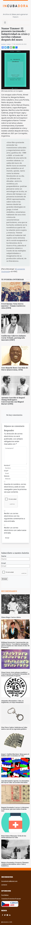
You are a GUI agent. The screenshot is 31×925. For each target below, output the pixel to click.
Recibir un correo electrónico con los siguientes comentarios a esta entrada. (14, 517)
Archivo (3, 44)
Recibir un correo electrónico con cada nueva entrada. (15, 530)
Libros (9, 44)
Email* (6, 471)
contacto (4, 884)
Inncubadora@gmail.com (9, 881)
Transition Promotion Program (11, 898)
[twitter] (5, 915)
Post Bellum (5, 895)
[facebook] (2, 915)
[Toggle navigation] (5, 22)
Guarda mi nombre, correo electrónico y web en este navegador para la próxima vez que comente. (15, 488)
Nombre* (7, 465)
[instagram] (7, 915)
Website (6, 476)
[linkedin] (10, 915)
